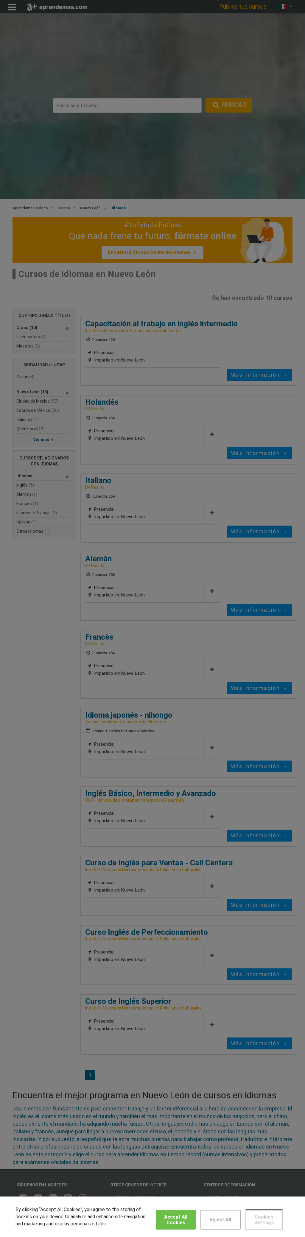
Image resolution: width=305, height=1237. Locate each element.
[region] (152, 1217)
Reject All (220, 1219)
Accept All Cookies (176, 1219)
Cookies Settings (264, 1219)
